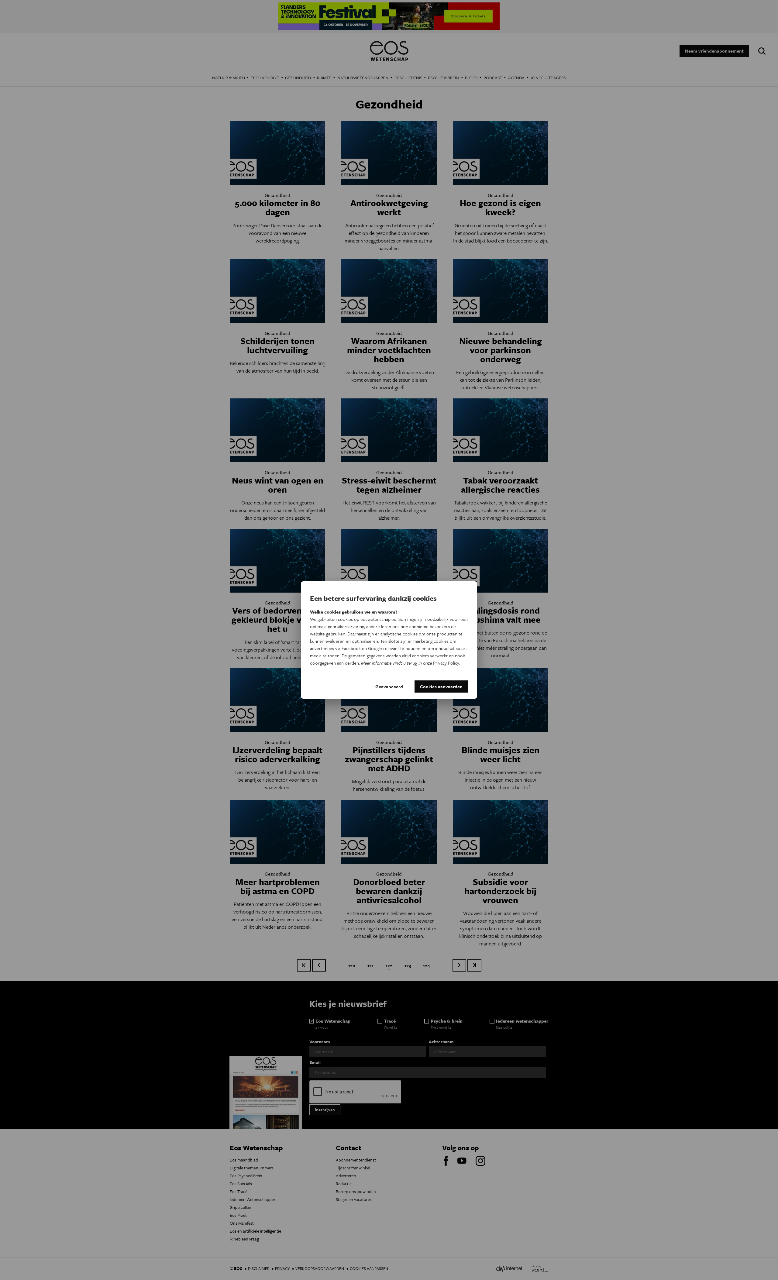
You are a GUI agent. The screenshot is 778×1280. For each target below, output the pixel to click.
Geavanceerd (389, 686)
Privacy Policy (446, 662)
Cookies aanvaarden (441, 686)
